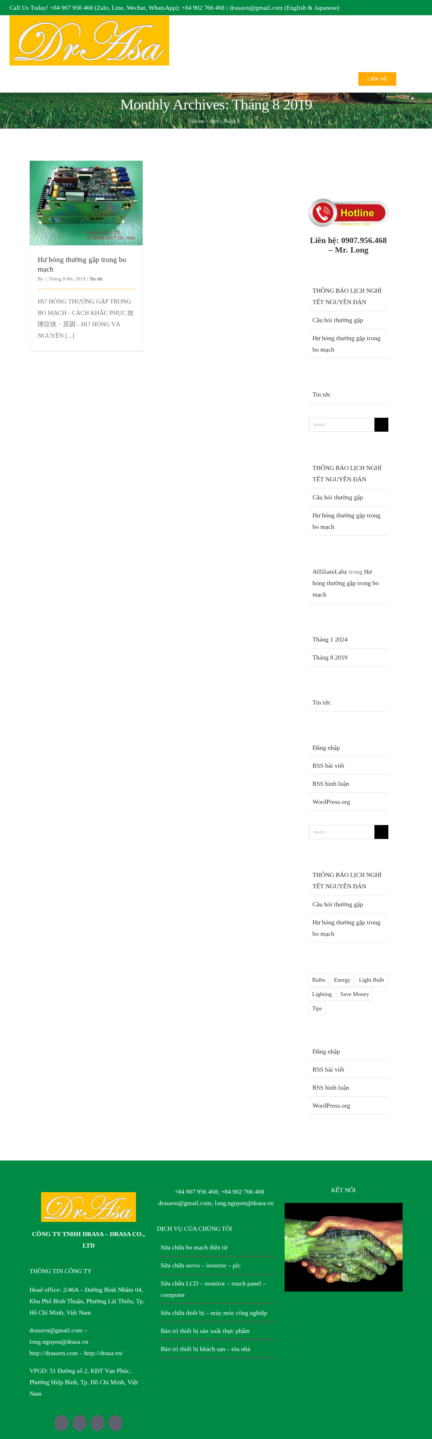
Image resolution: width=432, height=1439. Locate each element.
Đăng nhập (326, 747)
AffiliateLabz (329, 571)
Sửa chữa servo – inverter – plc (201, 1265)
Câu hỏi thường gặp (337, 319)
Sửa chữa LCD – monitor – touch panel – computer (213, 1289)
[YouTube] (97, 1423)
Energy (342, 980)
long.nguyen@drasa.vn (58, 1341)
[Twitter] (61, 1423)
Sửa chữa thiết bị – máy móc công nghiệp (214, 1312)
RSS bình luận (330, 783)
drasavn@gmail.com (56, 1330)
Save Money (354, 994)
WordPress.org (331, 801)
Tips (317, 1008)
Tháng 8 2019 (330, 657)
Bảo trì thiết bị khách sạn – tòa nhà (205, 1348)
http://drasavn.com (53, 1352)
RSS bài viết (328, 765)
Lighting (322, 994)
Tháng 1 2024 (330, 639)
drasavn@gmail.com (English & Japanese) (284, 7)
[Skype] (115, 1423)
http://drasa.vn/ (103, 1352)
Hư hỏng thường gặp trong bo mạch (86, 197)
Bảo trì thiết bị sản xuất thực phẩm (205, 1330)
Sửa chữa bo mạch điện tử (194, 1247)
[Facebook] (79, 1423)
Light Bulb (371, 980)
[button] (413, 79)
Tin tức (96, 278)
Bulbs (318, 980)
